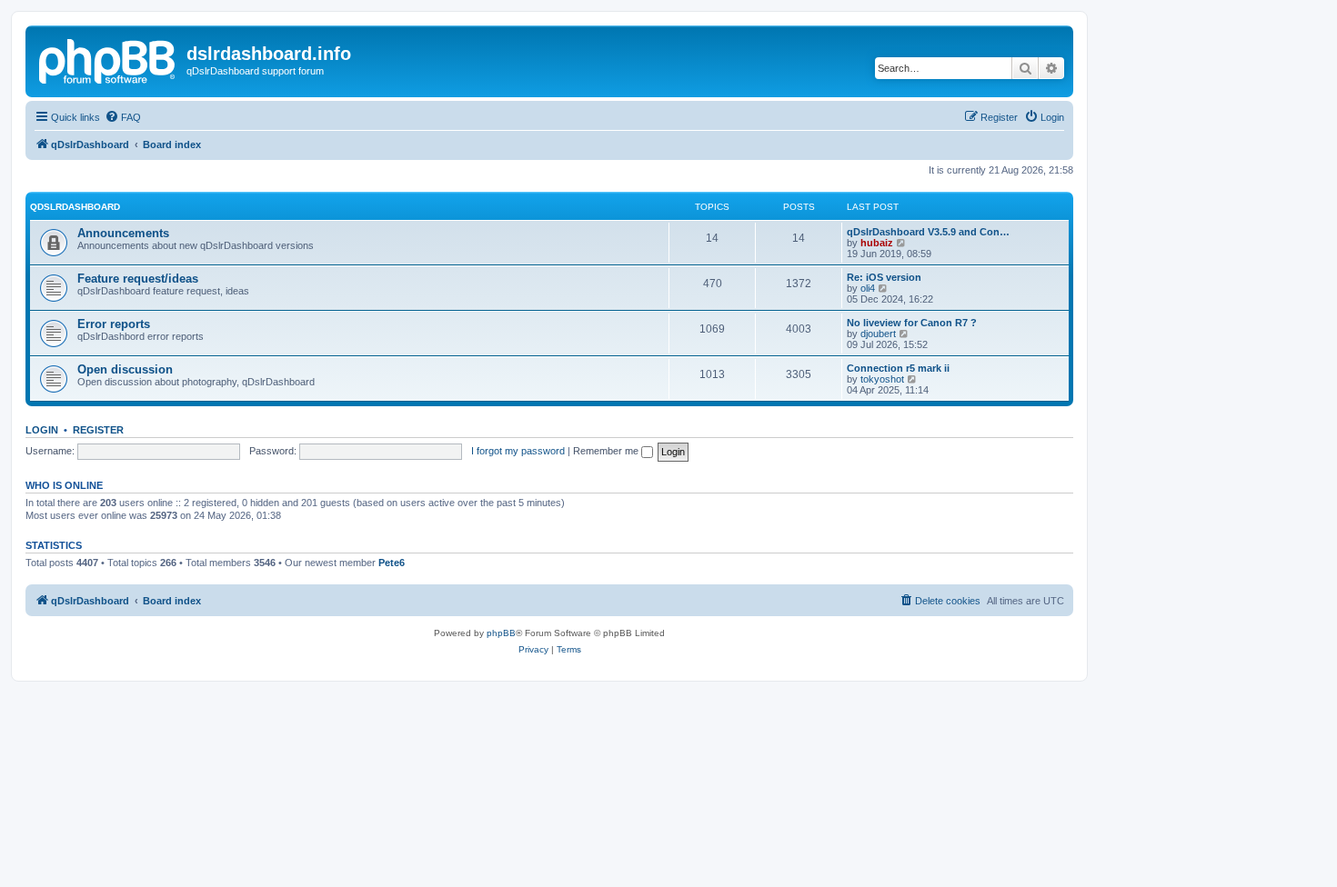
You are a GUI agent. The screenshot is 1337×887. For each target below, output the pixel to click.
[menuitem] (123, 117)
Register (98, 429)
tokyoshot (882, 379)
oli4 (867, 288)
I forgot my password (518, 450)
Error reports (113, 324)
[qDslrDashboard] (108, 59)
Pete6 (391, 562)
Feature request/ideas (137, 278)
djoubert (878, 333)
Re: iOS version (884, 277)
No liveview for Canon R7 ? (912, 322)
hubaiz (876, 242)
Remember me (607, 450)
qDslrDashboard (75, 207)
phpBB (501, 633)
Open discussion (125, 369)
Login (41, 429)
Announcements (123, 233)
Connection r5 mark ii (898, 368)
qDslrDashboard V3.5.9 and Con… (928, 231)
